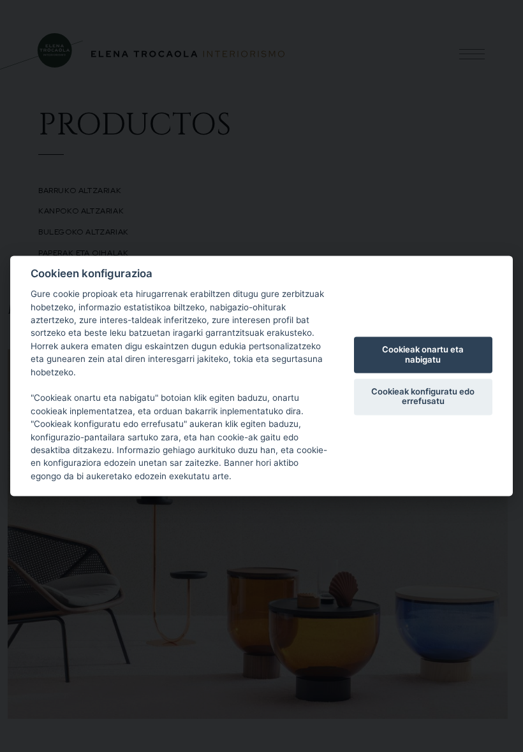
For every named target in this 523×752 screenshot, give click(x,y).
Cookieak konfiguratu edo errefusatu (423, 396)
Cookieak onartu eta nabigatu (423, 354)
